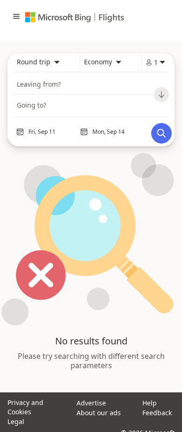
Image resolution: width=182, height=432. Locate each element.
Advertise (91, 402)
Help (149, 402)
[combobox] (38, 62)
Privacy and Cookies (25, 407)
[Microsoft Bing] (60, 17)
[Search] (161, 133)
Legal (15, 421)
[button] (16, 17)
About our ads (99, 412)
